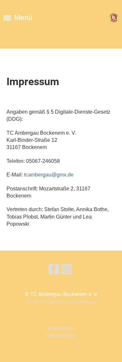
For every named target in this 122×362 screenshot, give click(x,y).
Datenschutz (61, 336)
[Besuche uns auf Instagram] (66, 271)
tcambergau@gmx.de (49, 174)
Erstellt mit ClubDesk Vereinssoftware (61, 302)
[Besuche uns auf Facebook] (53, 271)
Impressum (61, 328)
